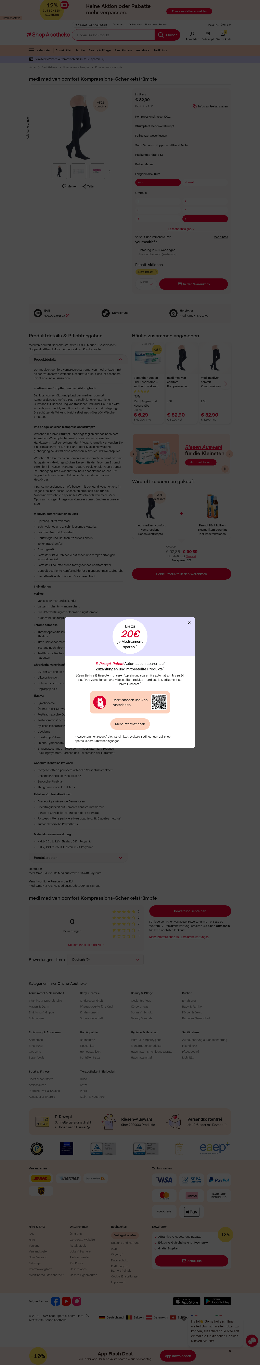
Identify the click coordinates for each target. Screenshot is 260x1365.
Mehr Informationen (130, 724)
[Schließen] (189, 622)
